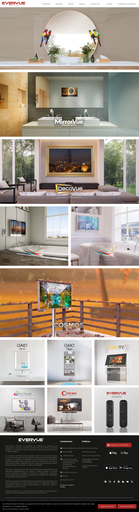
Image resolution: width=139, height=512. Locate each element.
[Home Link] (14, 3)
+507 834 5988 (67, 452)
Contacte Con (95, 4)
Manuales (59, 4)
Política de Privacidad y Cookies (90, 466)
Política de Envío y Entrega (91, 455)
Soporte (82, 4)
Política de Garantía (88, 452)
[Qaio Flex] (69, 362)
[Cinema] (69, 410)
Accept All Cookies (127, 506)
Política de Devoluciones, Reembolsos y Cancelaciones (90, 460)
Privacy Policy (13, 509)
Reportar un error (68, 480)
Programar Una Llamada (126, 4)
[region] (69, 506)
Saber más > (61, 64)
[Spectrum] (22, 410)
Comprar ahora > (76, 64)
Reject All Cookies (107, 506)
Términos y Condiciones (90, 448)
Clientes (71, 4)
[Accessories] (116, 410)
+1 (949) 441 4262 (67, 455)
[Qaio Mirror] (22, 362)
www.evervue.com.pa (69, 472)
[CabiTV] (116, 362)
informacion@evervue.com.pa (72, 448)
